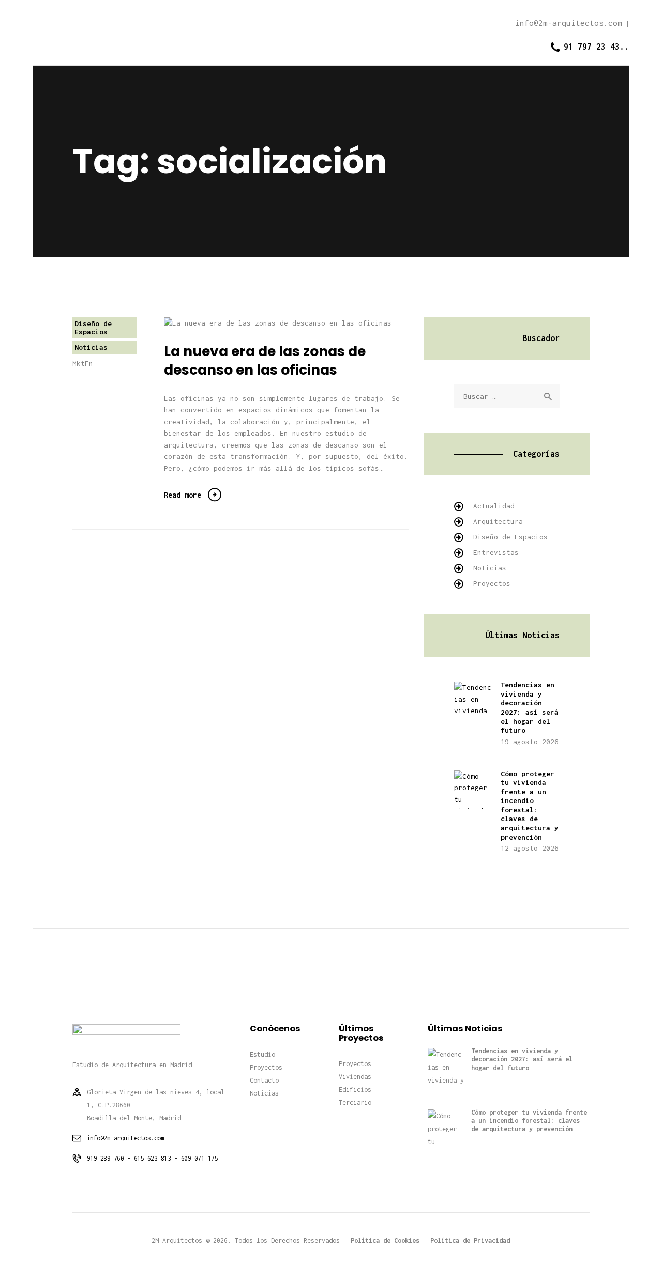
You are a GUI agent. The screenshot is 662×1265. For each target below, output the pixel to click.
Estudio (262, 1054)
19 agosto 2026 (530, 741)
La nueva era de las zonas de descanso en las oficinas (265, 360)
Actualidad (494, 506)
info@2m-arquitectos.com (125, 1138)
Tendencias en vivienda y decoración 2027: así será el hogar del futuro (530, 707)
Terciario (355, 1102)
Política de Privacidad (470, 1240)
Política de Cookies (385, 1240)
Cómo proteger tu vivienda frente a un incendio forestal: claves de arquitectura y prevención (530, 805)
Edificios (355, 1089)
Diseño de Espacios (93, 327)
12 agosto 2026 (530, 848)
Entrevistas (496, 552)
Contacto (264, 1080)
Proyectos (491, 583)
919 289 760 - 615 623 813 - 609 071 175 (152, 1158)
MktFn (82, 363)
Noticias (91, 347)
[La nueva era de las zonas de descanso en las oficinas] (293, 323)
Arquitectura (498, 521)
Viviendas (355, 1077)
